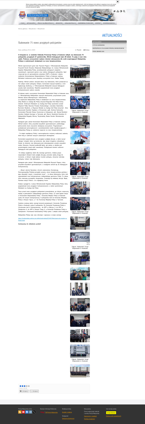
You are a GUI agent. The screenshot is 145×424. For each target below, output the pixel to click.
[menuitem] (22, 23)
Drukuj (87, 50)
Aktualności (32, 28)
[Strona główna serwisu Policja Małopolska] (114, 11)
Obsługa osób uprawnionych (113, 416)
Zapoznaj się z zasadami (90, 416)
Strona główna (22, 28)
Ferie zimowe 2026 (98, 51)
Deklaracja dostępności (68, 418)
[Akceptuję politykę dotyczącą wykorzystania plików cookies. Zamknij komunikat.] (117, 1)
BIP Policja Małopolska (52, 412)
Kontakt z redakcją (67, 412)
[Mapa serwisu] (118, 11)
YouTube (23, 412)
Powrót (79, 50)
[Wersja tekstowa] (121, 11)
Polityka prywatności (89, 419)
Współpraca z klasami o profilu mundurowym (108, 48)
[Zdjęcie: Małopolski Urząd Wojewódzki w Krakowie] (80, 102)
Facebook (27, 412)
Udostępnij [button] (25, 391)
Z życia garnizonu (99, 45)
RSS (19, 412)
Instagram (30, 412)
